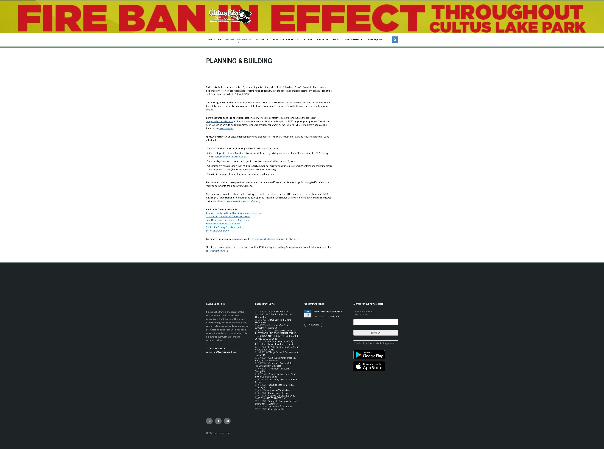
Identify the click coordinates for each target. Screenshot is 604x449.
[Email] (209, 421)
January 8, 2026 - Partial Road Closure (276, 381)
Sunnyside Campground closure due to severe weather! (277, 402)
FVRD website (226, 128)
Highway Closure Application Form (223, 223)
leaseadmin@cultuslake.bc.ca (231, 156)
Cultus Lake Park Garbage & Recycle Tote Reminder (275, 359)
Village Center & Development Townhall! (276, 353)
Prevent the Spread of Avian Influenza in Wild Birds (275, 375)
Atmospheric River (277, 409)
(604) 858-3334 (217, 348)
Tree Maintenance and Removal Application (227, 220)
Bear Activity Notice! (278, 311)
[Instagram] (227, 421)
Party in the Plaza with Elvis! (328, 311)
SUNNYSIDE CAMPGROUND (286, 39)
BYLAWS (308, 39)
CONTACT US (214, 39)
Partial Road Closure (278, 392)
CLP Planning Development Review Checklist (228, 216)
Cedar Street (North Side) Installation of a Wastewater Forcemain (274, 343)
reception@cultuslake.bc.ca (219, 121)
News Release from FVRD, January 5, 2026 (274, 386)
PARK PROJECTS (353, 39)
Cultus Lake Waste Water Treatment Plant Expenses (274, 364)
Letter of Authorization (217, 230)
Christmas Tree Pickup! (279, 390)
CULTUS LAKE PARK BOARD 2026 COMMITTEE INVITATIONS (275, 397)
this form (313, 247)
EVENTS (337, 39)
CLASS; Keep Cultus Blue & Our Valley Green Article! (277, 348)
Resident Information (238, 39)
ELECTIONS (322, 39)
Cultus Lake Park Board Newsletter (273, 316)
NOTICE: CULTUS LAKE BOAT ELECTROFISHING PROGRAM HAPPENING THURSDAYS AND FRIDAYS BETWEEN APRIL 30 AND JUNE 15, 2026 (276, 334)
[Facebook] (218, 421)
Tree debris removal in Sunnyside (272, 370)
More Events (313, 325)
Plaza (336, 316)
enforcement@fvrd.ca (217, 250)
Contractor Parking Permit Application (224, 227)
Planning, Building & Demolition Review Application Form (234, 213)
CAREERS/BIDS (374, 39)
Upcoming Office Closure (280, 406)
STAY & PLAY (262, 39)
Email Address (361, 314)
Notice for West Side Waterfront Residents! (271, 326)
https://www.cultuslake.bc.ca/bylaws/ (242, 201)
